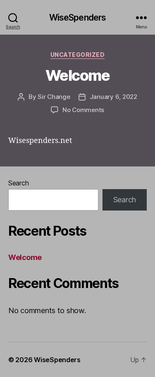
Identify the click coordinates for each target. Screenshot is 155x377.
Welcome (77, 75)
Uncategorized (77, 54)
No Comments (83, 110)
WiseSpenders (77, 17)
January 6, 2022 (113, 97)
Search (18, 183)
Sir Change (54, 97)
